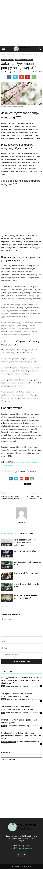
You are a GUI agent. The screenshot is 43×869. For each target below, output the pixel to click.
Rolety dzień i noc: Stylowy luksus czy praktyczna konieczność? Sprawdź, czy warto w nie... (21, 736)
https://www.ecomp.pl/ (9, 465)
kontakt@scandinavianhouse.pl (21, 848)
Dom (3, 686)
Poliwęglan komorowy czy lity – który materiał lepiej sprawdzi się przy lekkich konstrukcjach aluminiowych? (21, 680)
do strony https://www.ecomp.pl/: (25, 462)
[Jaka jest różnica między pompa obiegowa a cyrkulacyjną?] (7, 543)
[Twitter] (24, 854)
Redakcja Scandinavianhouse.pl (17, 686)
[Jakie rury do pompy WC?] (7, 554)
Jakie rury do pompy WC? (25, 551)
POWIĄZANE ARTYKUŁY (9, 533)
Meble (3, 699)
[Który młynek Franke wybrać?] (7, 576)
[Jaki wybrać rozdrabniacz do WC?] (7, 587)
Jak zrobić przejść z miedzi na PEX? (34, 497)
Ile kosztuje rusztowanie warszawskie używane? (10, 497)
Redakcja (8, 72)
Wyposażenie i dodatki (8, 59)
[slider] (8, 471)
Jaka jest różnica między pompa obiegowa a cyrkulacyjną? (24, 542)
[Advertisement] (21, 22)
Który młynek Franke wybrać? (26, 573)
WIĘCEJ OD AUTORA (26, 533)
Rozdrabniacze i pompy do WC (24, 59)
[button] (40, 49)
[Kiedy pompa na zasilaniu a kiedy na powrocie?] (7, 598)
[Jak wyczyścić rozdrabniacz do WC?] (7, 565)
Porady (4, 726)
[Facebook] (18, 854)
